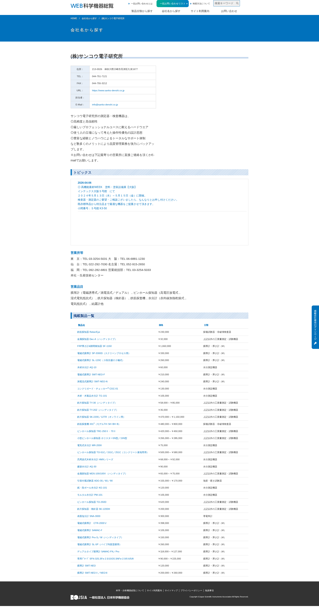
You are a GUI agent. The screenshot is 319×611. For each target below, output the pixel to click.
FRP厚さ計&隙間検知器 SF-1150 (94, 346)
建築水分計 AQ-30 (86, 466)
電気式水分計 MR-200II (89, 445)
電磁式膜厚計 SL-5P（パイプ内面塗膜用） (99, 544)
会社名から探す (171, 11)
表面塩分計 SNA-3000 (88, 516)
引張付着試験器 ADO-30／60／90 (95, 480)
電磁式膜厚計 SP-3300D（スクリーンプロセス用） (104, 353)
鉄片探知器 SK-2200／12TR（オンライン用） (101, 417)
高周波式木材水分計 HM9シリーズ (95, 459)
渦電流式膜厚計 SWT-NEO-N (92, 381)
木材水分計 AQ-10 (86, 367)
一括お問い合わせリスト (172, 3)
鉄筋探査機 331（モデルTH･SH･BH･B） (99, 424)
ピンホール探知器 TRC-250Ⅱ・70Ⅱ (96, 431)
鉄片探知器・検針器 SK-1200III (93, 509)
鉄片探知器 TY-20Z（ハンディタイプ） (97, 410)
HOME (74, 18)
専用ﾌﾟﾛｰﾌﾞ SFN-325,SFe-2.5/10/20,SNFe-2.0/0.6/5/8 (105, 558)
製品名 (81, 325)
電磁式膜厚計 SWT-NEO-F (91, 374)
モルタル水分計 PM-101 (90, 494)
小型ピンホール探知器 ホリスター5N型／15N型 (102, 438)
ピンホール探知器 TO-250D (91, 502)
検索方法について (201, 3)
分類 (206, 325)
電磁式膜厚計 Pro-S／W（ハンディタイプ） (100, 537)
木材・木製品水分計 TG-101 (92, 395)
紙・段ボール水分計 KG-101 (92, 487)
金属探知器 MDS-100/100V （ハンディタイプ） (102, 473)
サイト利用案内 (200, 11)
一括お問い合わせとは (142, 3)
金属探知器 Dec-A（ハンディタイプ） (97, 339)
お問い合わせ (229, 11)
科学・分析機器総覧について (130, 590)
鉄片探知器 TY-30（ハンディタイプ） (97, 402)
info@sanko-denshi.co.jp (105, 104)
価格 (161, 325)
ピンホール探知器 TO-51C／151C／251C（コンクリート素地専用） (113, 452)
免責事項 (209, 590)
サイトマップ (171, 590)
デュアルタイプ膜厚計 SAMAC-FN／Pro (98, 551)
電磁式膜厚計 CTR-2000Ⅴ (92, 523)
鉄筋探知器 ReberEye (88, 332)
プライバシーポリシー (191, 590)
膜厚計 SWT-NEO (86, 565)
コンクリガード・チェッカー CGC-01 (97, 388)
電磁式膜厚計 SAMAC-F (89, 530)
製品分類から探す (142, 11)
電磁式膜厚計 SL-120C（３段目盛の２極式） (100, 360)
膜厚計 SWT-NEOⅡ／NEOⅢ (92, 572)
